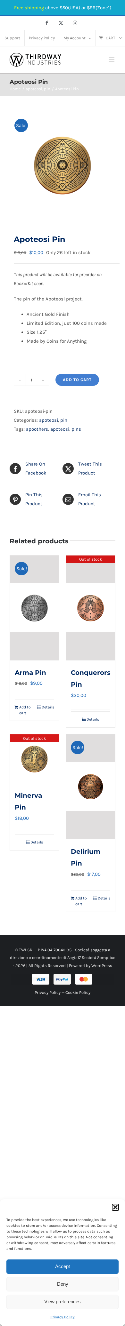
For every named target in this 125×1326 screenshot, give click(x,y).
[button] (115, 1207)
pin (63, 420)
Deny (62, 1284)
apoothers (37, 429)
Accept (62, 1266)
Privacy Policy (62, 1317)
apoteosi (48, 420)
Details (48, 707)
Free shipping (29, 8)
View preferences (62, 1301)
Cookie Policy (77, 992)
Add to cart (77, 379)
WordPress (101, 965)
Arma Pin (30, 672)
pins (76, 429)
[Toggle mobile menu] (112, 59)
